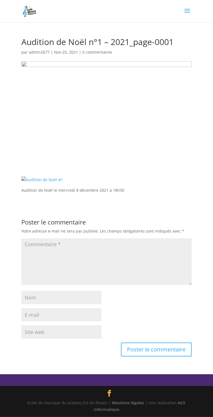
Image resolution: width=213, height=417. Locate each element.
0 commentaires (97, 52)
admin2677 (39, 52)
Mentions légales (128, 402)
